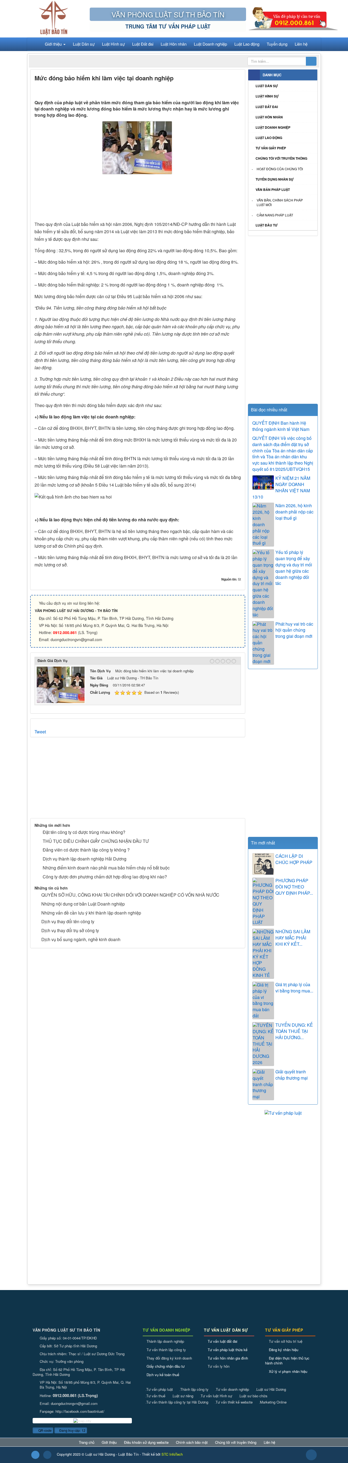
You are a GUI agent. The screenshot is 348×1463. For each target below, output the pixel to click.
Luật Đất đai (267, 106)
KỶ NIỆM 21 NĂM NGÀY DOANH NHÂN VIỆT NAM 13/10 (281, 487)
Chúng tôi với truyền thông (281, 158)
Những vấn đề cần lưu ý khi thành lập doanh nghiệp (91, 913)
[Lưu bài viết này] (237, 89)
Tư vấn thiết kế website (234, 1402)
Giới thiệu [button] (54, 44)
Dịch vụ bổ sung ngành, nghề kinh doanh (80, 939)
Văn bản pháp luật (273, 189)
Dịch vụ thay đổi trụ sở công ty (70, 930)
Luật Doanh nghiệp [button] (210, 44)
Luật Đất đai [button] (142, 44)
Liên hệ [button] (301, 44)
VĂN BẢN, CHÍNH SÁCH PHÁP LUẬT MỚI (280, 202)
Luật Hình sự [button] (113, 44)
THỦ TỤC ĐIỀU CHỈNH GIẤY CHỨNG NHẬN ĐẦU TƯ (96, 841)
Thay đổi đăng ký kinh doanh (169, 1358)
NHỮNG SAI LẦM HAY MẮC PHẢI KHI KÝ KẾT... (292, 938)
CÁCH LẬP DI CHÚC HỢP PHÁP (293, 859)
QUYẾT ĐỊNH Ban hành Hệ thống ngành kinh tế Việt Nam (280, 426)
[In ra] (227, 89)
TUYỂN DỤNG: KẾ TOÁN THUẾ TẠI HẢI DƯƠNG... (294, 1031)
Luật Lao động (269, 137)
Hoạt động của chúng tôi (280, 168)
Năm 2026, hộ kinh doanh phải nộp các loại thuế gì (294, 512)
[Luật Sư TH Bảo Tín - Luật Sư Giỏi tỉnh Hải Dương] (53, 18)
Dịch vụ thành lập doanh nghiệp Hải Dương (84, 859)
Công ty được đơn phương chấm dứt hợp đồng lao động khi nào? (105, 877)
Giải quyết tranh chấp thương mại (291, 1075)
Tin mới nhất (263, 843)
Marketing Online (273, 1402)
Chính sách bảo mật (192, 1442)
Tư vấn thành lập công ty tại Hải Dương (176, 1402)
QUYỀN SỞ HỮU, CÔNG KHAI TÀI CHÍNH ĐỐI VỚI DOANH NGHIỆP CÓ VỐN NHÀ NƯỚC (130, 895)
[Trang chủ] (34, 44)
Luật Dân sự (267, 85)
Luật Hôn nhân (269, 117)
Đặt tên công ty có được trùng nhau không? (84, 832)
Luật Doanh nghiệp (273, 127)
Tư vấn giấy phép (271, 148)
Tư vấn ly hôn (218, 1366)
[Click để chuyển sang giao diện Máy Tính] (47, 1455)
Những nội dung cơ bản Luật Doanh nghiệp (83, 904)
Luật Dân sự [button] (84, 44)
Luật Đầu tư (267, 225)
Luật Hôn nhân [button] (174, 44)
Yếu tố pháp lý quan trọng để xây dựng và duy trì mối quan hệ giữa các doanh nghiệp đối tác (293, 567)
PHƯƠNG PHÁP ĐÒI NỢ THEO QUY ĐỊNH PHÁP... (294, 887)
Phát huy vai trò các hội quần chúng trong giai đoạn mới (294, 630)
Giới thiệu (109, 1442)
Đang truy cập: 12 (71, 1430)
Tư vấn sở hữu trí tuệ (285, 1341)
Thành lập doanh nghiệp (165, 1341)
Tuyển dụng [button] (277, 44)
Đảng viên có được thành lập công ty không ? (86, 850)
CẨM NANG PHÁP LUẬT (275, 215)
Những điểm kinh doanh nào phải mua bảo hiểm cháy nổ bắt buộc (106, 868)
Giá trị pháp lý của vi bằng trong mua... (294, 988)
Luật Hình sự (267, 96)
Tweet (40, 732)
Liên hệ (269, 1442)
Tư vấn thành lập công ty (166, 1349)
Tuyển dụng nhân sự (275, 179)
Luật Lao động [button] (246, 44)
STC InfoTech (172, 1454)
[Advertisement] (138, 199)
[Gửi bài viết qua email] (217, 89)
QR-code (45, 1430)
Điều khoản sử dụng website (146, 1442)
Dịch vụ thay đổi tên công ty (67, 921)
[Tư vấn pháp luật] (283, 1112)
